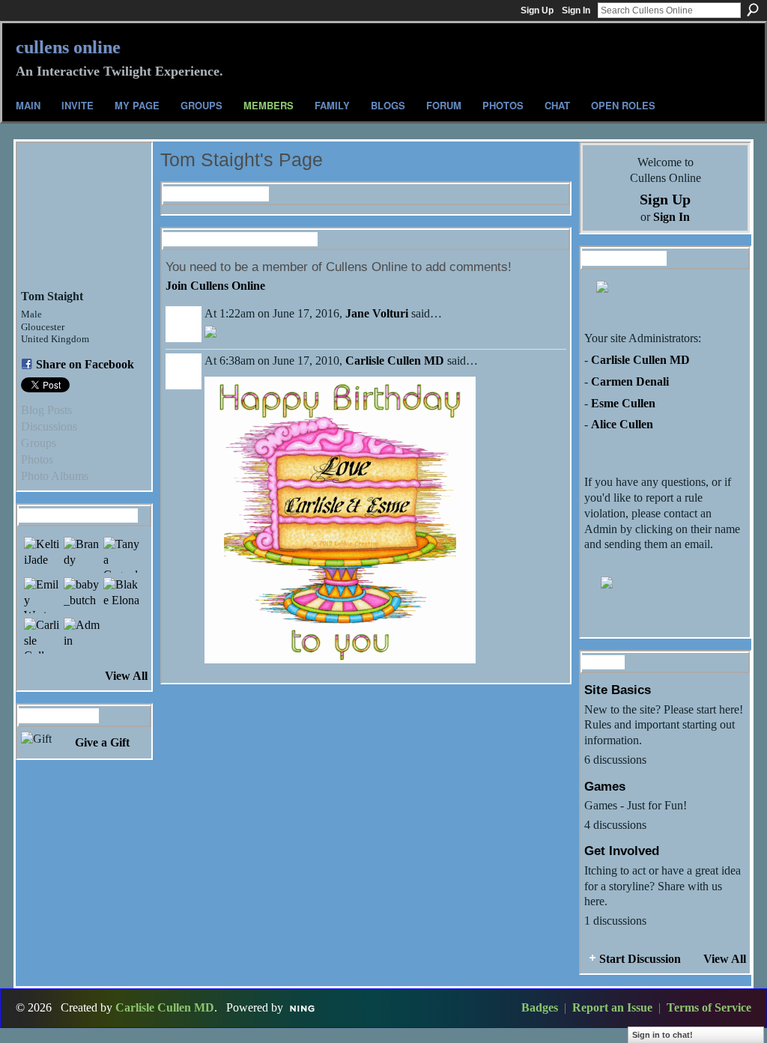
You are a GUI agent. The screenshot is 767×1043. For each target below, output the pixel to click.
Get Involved (621, 850)
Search (753, 9)
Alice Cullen (622, 424)
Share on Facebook (85, 364)
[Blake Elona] (121, 595)
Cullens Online (68, 47)
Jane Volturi (376, 313)
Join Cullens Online (215, 285)
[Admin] (82, 636)
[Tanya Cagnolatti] (121, 555)
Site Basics (617, 689)
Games (604, 786)
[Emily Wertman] (42, 595)
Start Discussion (640, 958)
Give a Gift (102, 742)
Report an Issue (612, 1007)
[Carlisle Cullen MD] (42, 636)
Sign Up (537, 10)
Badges (539, 1007)
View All (126, 675)
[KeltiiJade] (42, 555)
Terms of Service (709, 1007)
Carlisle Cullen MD (394, 360)
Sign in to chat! (662, 1034)
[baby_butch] (82, 595)
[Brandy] (82, 555)
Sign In (576, 10)
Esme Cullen (623, 403)
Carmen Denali (630, 381)
